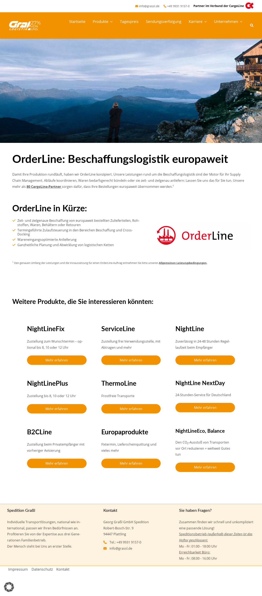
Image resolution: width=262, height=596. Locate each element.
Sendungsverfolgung (163, 21)
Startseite (77, 21)
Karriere (195, 21)
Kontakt (62, 569)
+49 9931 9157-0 (178, 6)
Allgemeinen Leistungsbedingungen (183, 263)
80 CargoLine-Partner (44, 186)
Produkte (100, 21)
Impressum (18, 569)
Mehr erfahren (56, 360)
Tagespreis (129, 21)
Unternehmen (226, 21)
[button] (110, 21)
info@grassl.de (149, 6)
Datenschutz (42, 569)
